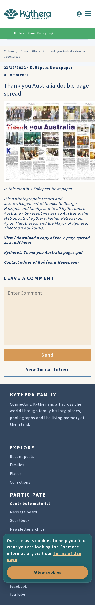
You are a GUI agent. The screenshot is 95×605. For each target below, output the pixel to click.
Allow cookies (47, 572)
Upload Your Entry (30, 33)
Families (17, 465)
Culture (9, 51)
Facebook (18, 586)
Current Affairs (30, 51)
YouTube (17, 594)
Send (47, 355)
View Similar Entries (47, 369)
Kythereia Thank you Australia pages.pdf (43, 252)
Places (16, 473)
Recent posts (22, 456)
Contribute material (30, 503)
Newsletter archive (27, 529)
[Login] (79, 14)
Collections (20, 482)
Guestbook (20, 521)
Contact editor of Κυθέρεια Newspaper (41, 262)
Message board (23, 512)
